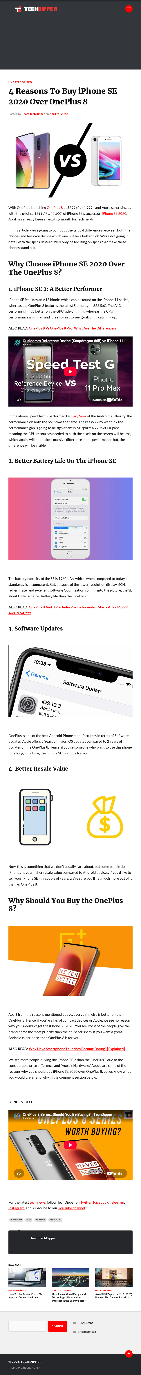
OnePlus (55, 1219)
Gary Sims (78, 416)
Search (57, 1326)
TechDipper (31, 1362)
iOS (29, 1219)
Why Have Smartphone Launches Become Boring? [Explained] (77, 1049)
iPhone (40, 1219)
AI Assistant (85, 1322)
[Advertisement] (70, 44)
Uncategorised (20, 82)
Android (16, 1219)
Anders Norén (31, 1367)
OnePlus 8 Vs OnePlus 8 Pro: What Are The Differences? (72, 328)
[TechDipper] (70, 9)
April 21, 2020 (58, 113)
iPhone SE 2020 (114, 213)
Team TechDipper (33, 113)
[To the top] (129, 1354)
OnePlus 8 (55, 208)
